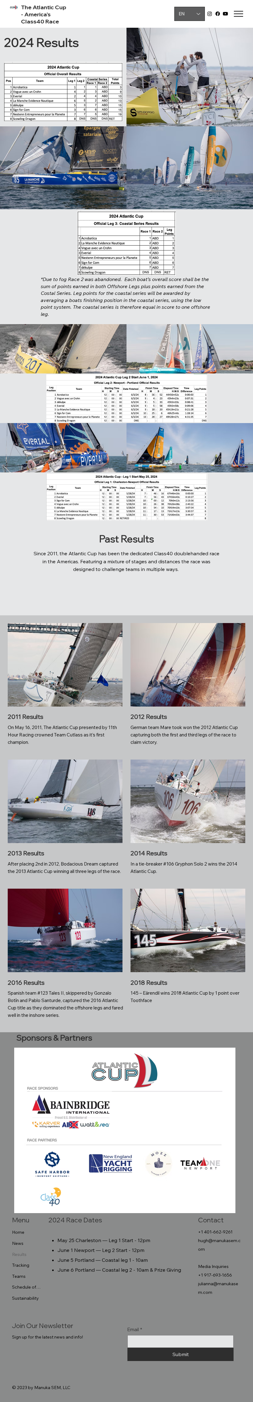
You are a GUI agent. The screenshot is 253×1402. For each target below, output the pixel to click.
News (17, 1243)
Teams (19, 1276)
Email (134, 1329)
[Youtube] (225, 14)
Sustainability (25, 1298)
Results (19, 1254)
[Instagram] (210, 14)
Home (18, 1232)
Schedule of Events (26, 1287)
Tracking (20, 1265)
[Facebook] (218, 14)
